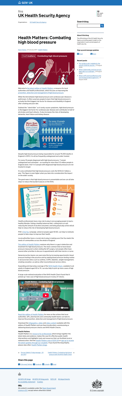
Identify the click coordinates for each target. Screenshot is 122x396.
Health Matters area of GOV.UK (47, 340)
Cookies (40, 382)
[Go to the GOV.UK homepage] (25, 2)
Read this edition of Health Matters (31, 314)
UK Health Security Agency (44, 15)
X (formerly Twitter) (26, 364)
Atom (94, 54)
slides (40, 323)
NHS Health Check (55, 266)
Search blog (83, 21)
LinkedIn (47, 364)
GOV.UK (53, 379)
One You (26, 232)
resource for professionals (42, 334)
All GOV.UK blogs (24, 379)
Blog (20, 11)
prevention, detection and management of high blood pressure (41, 93)
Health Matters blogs (39, 345)
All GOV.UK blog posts (40, 379)
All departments (64, 379)
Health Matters (42, 50)
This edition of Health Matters (29, 244)
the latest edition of (40, 88)
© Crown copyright (97, 390)
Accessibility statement (26, 382)
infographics (33, 323)
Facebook (38, 364)
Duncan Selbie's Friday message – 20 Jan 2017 (32, 353)
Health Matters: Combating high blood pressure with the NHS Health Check (60, 353)
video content (51, 323)
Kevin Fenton (22, 50)
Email (54, 364)
